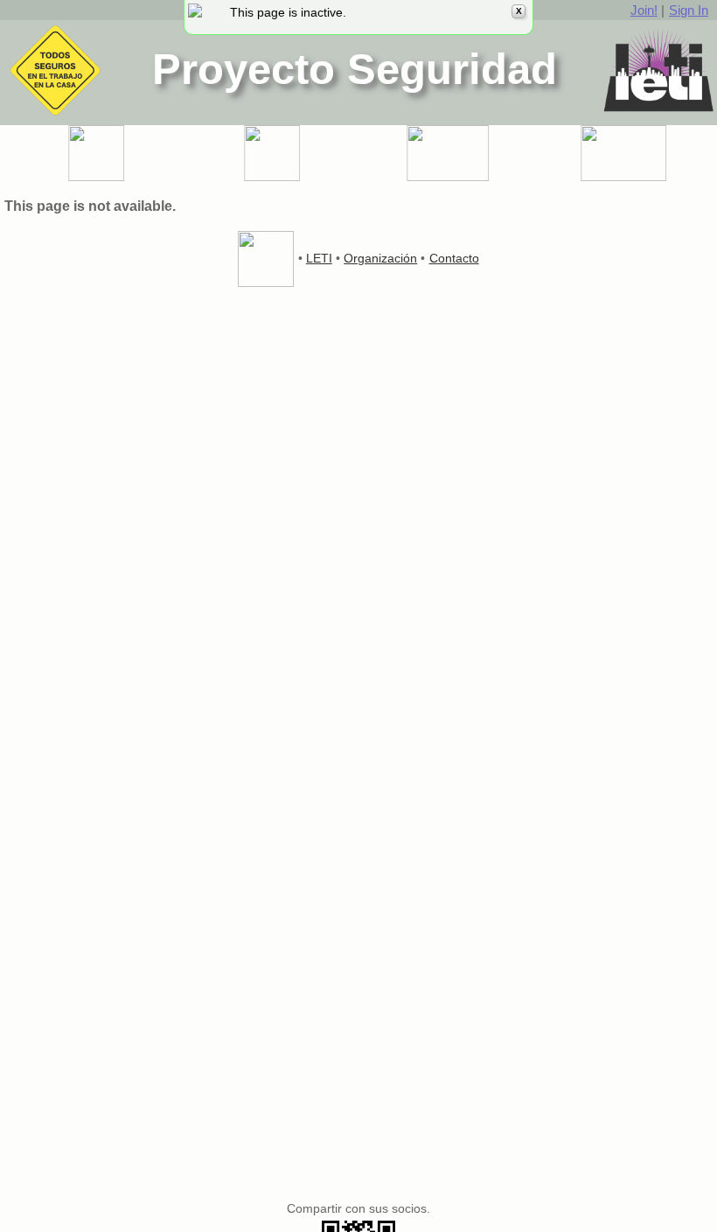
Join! (644, 10)
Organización (380, 258)
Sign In (688, 10)
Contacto (454, 258)
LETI (319, 258)
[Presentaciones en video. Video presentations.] (446, 153)
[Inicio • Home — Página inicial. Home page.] (95, 153)
